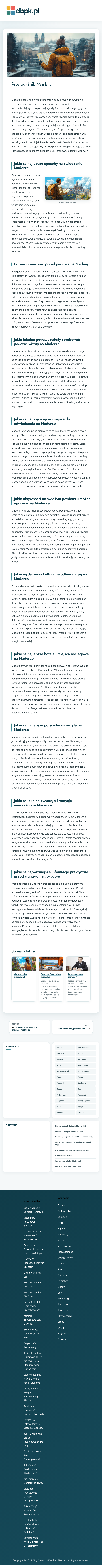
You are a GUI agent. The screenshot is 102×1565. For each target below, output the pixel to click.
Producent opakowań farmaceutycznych (34, 1410)
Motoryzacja (83, 1065)
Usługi (80, 1107)
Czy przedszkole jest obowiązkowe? (32, 1455)
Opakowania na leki (64, 1156)
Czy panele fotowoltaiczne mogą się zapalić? (33, 1424)
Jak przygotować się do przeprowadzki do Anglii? (33, 1439)
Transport (82, 1095)
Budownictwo (83, 1048)
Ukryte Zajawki (84, 1101)
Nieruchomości (63, 1071)
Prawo (80, 1077)
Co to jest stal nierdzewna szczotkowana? (32, 1306)
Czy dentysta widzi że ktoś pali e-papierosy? (33, 1542)
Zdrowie (81, 1113)
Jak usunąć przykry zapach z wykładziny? (33, 1469)
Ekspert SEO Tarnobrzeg (30, 1345)
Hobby (80, 1053)
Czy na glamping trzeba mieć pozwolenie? (74, 1137)
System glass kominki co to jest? (31, 1333)
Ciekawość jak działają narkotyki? (70, 1126)
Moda (59, 1065)
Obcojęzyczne (83, 1071)
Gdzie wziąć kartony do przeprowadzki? (32, 1510)
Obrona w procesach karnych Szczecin (72, 1150)
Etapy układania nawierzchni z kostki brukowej (32, 1378)
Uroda (59, 1107)
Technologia (61, 1095)
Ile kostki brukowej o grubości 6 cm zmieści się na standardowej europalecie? (34, 1361)
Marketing (82, 1059)
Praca (59, 1077)
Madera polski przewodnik (20, 975)
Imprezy (60, 1059)
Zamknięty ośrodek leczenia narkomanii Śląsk (73, 1143)
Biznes (59, 1048)
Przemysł (60, 1083)
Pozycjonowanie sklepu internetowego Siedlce (32, 1394)
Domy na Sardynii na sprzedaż (51, 975)
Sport (80, 1089)
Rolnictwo (82, 1083)
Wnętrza (60, 1113)
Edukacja (60, 1053)
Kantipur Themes (57, 1560)
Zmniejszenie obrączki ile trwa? (33, 1481)
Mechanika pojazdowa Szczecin (69, 1131)
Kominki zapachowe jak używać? (32, 1320)
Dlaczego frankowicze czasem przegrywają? (31, 1494)
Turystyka (61, 1101)
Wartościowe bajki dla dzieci (68, 1161)
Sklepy (59, 1089)
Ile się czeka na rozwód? (75, 975)
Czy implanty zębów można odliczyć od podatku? (31, 1526)
